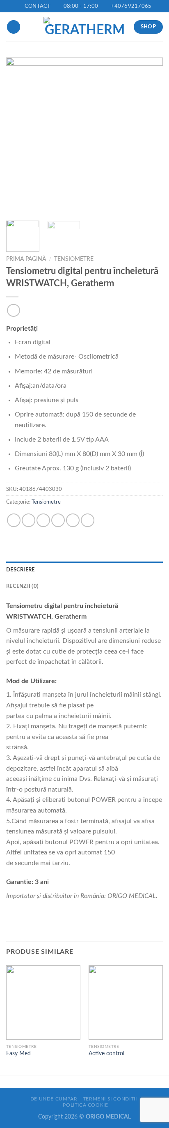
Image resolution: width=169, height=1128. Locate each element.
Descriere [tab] (20, 569)
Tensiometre (74, 259)
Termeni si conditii (110, 1098)
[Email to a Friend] (58, 520)
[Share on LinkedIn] (87, 520)
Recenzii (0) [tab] (22, 586)
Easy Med (18, 1054)
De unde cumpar (54, 1098)
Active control (106, 1054)
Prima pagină (26, 259)
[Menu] (13, 27)
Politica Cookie (85, 1105)
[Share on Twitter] (43, 520)
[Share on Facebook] (28, 520)
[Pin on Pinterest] (73, 520)
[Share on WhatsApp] (14, 520)
